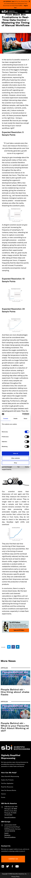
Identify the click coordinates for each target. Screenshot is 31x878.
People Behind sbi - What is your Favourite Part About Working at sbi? (15, 727)
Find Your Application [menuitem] (7, 783)
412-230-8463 (8, 815)
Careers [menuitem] (3, 794)
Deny (15, 462)
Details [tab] (15, 418)
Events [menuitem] (3, 797)
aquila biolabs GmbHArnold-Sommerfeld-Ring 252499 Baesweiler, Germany (12, 827)
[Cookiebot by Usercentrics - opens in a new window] (22, 414)
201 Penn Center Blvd (10, 811)
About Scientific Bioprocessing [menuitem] (10, 776)
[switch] (27, 436)
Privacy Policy (15, 876)
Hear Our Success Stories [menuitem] (8, 790)
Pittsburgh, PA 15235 (10, 813)
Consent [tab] (5, 418)
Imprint (6, 833)
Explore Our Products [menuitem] (7, 780)
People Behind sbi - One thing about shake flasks (15, 692)
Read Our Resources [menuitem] (7, 787)
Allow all (15, 453)
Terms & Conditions (9, 817)
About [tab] (25, 418)
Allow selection (15, 458)
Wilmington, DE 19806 (10, 809)
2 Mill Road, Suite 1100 (10, 806)
